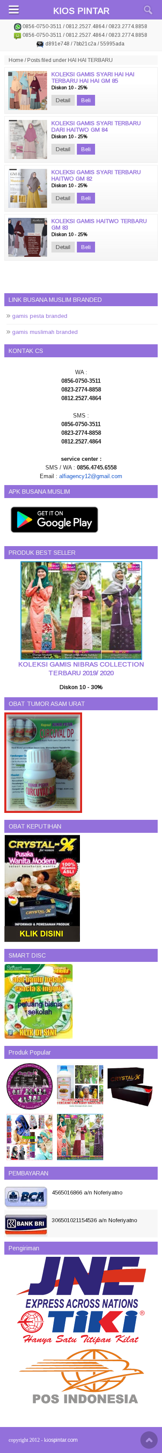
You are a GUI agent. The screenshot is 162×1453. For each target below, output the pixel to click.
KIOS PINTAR (81, 11)
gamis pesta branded (39, 316)
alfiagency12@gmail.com (90, 476)
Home (16, 60)
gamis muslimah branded (45, 332)
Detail (63, 100)
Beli (86, 100)
